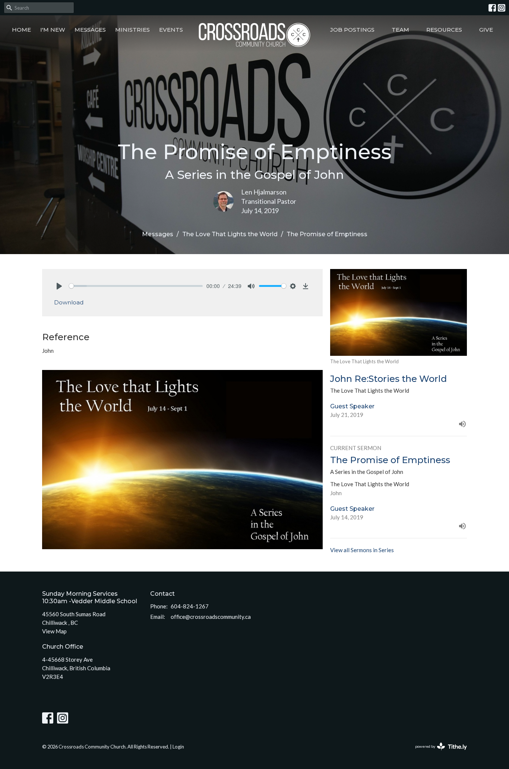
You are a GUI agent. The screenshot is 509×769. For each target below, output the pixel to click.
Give (486, 29)
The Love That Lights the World (230, 234)
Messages (90, 29)
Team (400, 29)
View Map (54, 631)
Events (171, 29)
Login (178, 747)
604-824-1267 (190, 606)
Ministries (132, 29)
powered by (437, 753)
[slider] (136, 285)
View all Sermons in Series (362, 550)
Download (68, 302)
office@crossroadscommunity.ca (211, 616)
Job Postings (352, 29)
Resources (444, 29)
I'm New (52, 29)
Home (21, 29)
